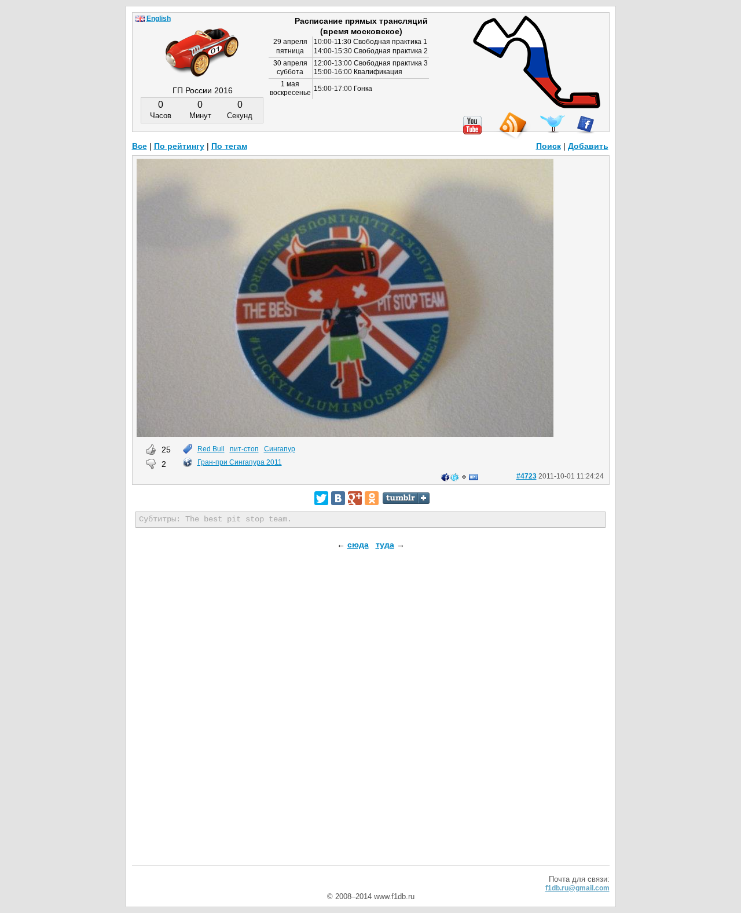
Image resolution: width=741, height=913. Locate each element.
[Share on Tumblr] (406, 498)
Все (139, 146)
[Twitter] (321, 498)
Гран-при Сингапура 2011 (239, 462)
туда (385, 544)
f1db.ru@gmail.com (577, 888)
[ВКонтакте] (338, 498)
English (158, 18)
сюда (358, 544)
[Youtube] (472, 125)
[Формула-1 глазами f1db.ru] (202, 43)
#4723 (526, 476)
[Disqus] (371, 717)
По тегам (229, 146)
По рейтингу (179, 146)
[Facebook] (586, 124)
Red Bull (211, 449)
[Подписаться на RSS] (512, 126)
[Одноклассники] (372, 498)
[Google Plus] (355, 498)
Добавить (588, 146)
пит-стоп (244, 449)
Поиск (548, 146)
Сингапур (279, 449)
